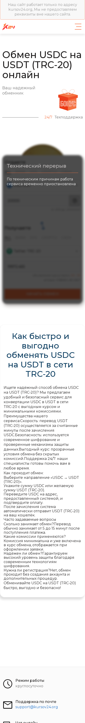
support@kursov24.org (36, 707)
